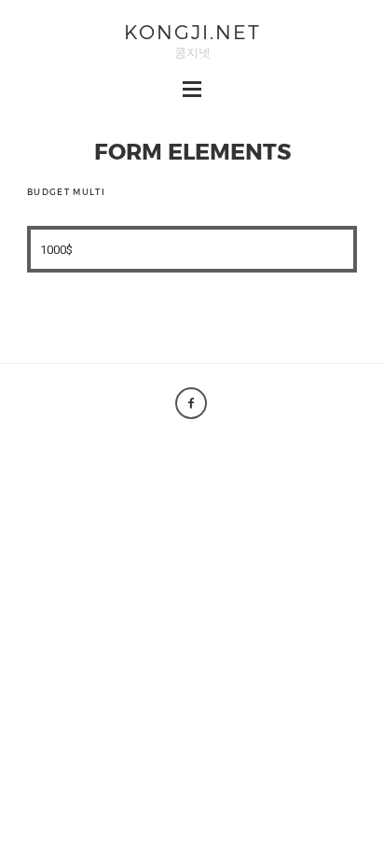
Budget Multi (66, 192)
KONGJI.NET (192, 31)
